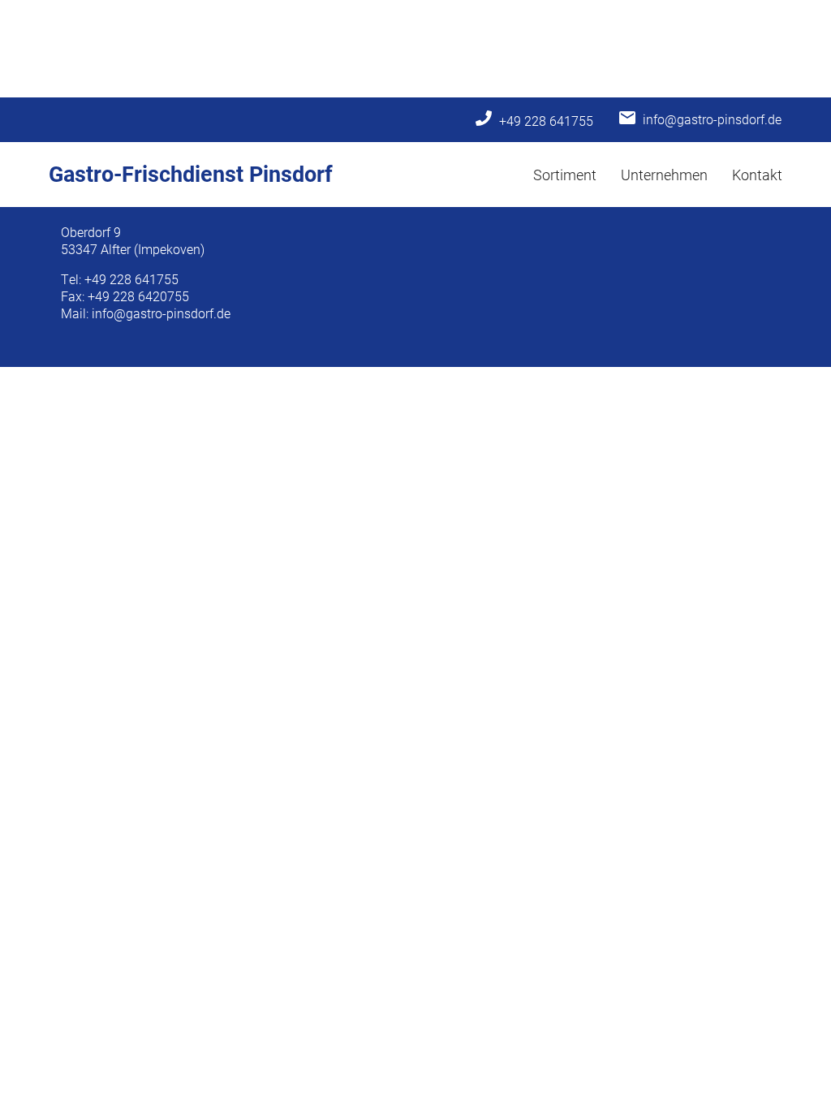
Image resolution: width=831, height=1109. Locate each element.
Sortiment (564, 174)
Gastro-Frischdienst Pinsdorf (191, 173)
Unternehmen (664, 174)
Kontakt (757, 174)
